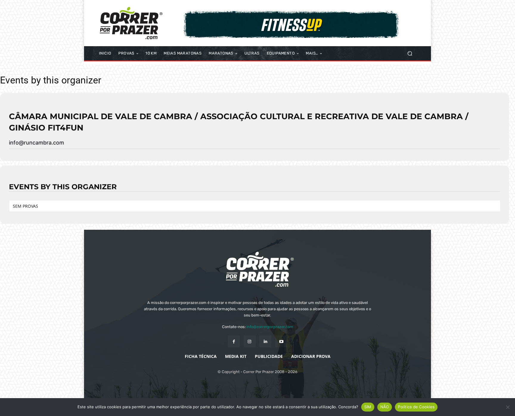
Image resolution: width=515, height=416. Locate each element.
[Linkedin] (265, 341)
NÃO (384, 406)
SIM (367, 406)
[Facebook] (234, 341)
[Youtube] (281, 341)
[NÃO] (508, 407)
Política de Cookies (416, 406)
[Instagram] (249, 341)
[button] (410, 53)
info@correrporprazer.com (269, 327)
